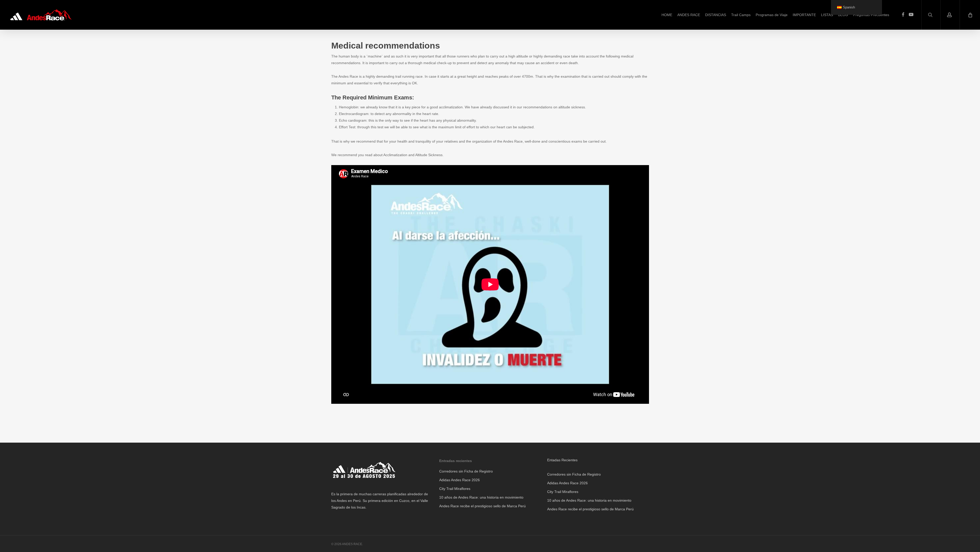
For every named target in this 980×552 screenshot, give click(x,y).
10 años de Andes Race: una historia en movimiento (481, 497)
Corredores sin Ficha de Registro (466, 471)
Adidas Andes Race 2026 (459, 480)
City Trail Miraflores (454, 489)
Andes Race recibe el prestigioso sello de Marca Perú (482, 506)
